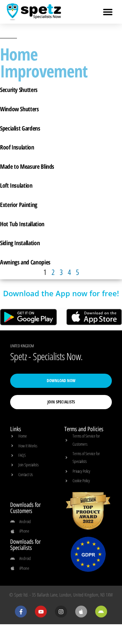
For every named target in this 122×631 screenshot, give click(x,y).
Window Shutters (19, 109)
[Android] (101, 611)
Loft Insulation (16, 185)
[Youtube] (41, 611)
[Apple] (81, 611)
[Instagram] (61, 611)
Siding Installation (20, 243)
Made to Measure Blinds (27, 166)
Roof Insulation (17, 147)
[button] (107, 12)
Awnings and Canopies (25, 262)
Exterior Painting (18, 205)
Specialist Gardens (20, 128)
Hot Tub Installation (22, 224)
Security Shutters (19, 90)
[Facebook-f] (21, 611)
